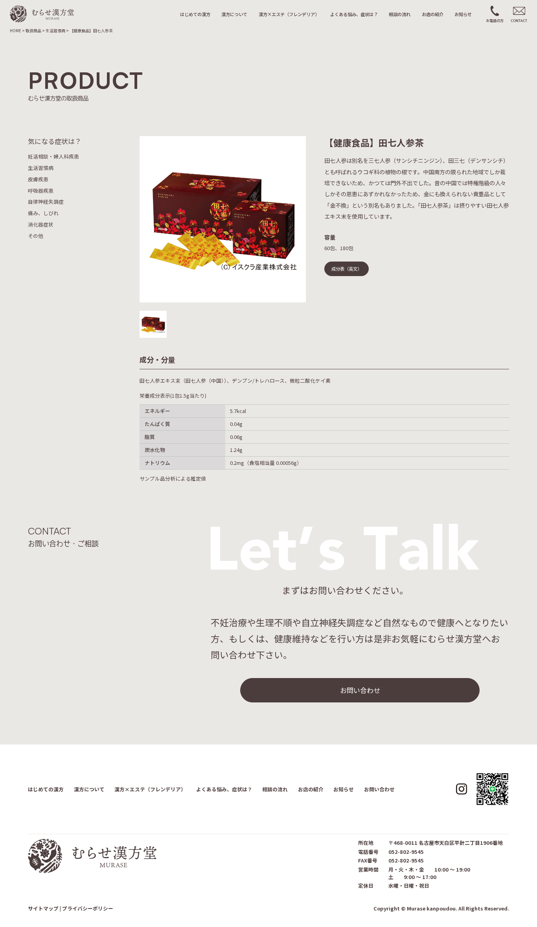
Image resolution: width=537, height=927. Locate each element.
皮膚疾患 (38, 179)
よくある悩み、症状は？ (354, 14)
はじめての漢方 (195, 14)
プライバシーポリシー (87, 908)
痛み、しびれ (43, 213)
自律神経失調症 (46, 202)
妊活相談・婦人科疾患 (53, 156)
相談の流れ (399, 14)
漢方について (234, 14)
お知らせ (463, 14)
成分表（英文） (346, 268)
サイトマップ (43, 908)
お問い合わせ (360, 690)
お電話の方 (495, 20)
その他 (35, 236)
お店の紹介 (432, 14)
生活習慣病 (40, 167)
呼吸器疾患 (40, 190)
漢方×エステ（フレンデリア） (289, 14)
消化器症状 (40, 224)
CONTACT (519, 20)
